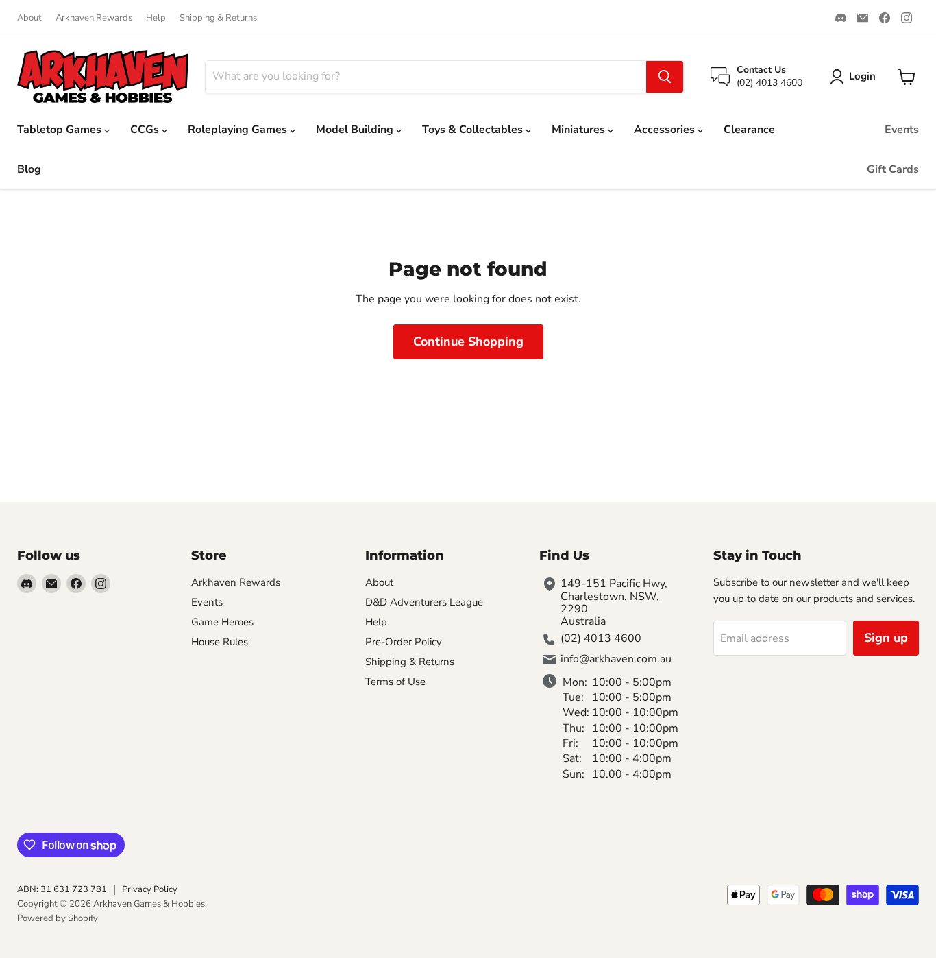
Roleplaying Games (239, 129)
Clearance (749, 129)
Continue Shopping (468, 341)
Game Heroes (222, 622)
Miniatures (580, 129)
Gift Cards (893, 169)
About (29, 18)
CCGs (146, 129)
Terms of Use (395, 681)
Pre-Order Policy (403, 642)
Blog (29, 169)
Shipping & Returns (218, 18)
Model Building (356, 129)
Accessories (666, 129)
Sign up (886, 638)
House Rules (219, 642)
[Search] (664, 77)
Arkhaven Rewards (94, 18)
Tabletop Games (60, 129)
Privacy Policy (149, 889)
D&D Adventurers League (424, 602)
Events (902, 129)
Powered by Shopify (57, 918)
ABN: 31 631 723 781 (62, 889)
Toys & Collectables (474, 129)
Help (156, 18)
